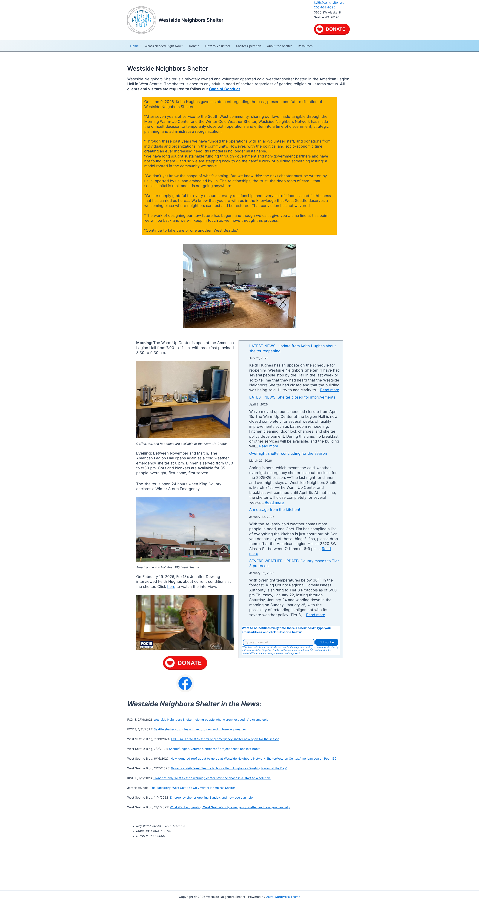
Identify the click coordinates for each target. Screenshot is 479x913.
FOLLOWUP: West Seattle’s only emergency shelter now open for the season (225, 739)
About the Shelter (279, 46)
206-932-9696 (324, 7)
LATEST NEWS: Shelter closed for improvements (292, 397)
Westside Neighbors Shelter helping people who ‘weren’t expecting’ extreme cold (211, 719)
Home (134, 46)
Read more (329, 390)
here (171, 586)
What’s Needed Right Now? (164, 46)
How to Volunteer (217, 46)
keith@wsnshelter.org (329, 2)
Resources (305, 46)
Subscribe (327, 642)
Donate (194, 46)
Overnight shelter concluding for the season (288, 453)
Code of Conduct (224, 89)
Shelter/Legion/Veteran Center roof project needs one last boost (214, 749)
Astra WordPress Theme (283, 897)
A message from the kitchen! (274, 509)
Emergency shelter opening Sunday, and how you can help (211, 797)
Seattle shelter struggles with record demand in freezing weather (200, 729)
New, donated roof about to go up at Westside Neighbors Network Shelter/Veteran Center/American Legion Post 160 (253, 758)
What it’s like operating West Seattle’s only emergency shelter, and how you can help (230, 807)
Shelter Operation (248, 46)
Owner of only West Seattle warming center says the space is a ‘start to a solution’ (212, 778)
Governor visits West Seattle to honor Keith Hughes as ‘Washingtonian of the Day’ (229, 768)
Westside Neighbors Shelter (190, 20)
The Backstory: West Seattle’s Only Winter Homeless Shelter (192, 788)
